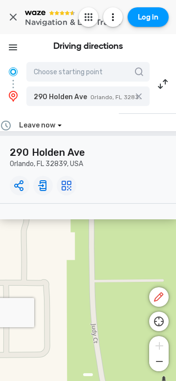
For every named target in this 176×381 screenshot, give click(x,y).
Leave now (37, 125)
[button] (88, 96)
